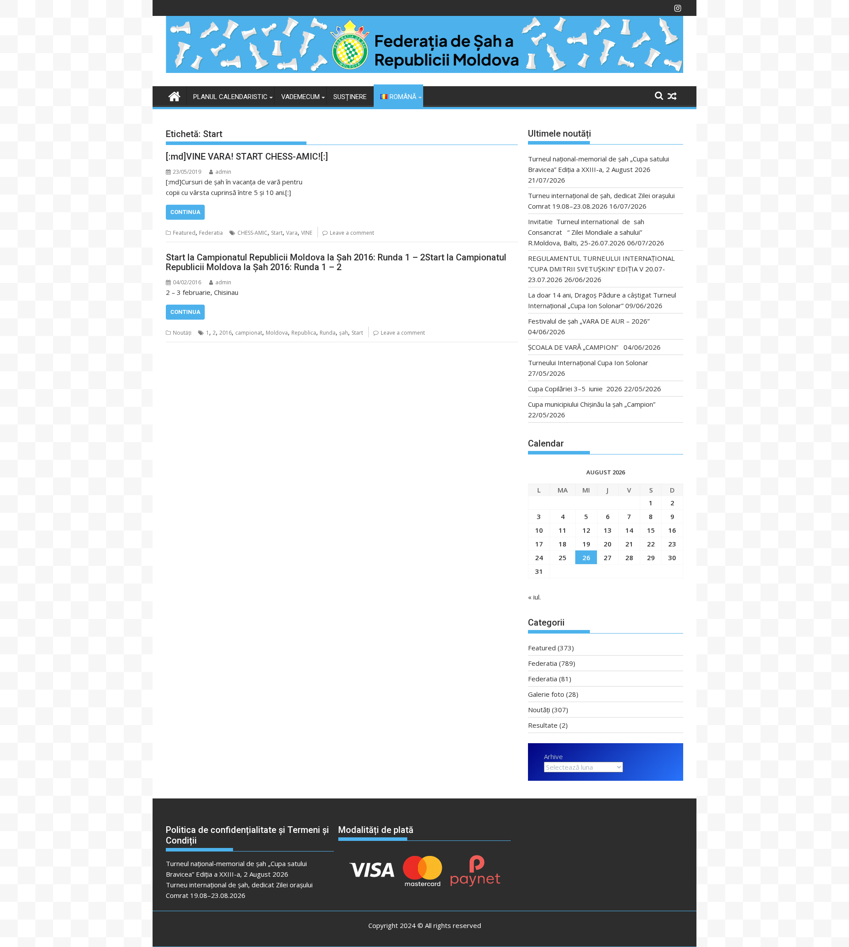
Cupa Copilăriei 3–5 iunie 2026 (575, 388)
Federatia (211, 233)
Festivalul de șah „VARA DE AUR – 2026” (589, 321)
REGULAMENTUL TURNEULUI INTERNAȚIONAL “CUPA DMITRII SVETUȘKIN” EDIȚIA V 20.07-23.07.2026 (601, 269)
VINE (306, 233)
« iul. (534, 596)
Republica (303, 332)
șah (343, 332)
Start (277, 233)
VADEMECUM (300, 97)
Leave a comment (352, 233)
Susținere (350, 97)
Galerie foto (546, 694)
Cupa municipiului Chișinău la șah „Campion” (591, 404)
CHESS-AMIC (252, 233)
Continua (185, 212)
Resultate (543, 725)
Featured (184, 233)
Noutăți (182, 332)
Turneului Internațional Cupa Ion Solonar (588, 362)
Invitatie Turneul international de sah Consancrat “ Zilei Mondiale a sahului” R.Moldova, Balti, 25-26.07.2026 (589, 232)
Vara (292, 233)
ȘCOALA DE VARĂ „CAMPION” (575, 347)
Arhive (553, 756)
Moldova (277, 332)
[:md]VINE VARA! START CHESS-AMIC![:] (247, 156)
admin (223, 172)
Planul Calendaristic (230, 97)
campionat (248, 332)
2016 (225, 332)
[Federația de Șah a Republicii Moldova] (424, 70)
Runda (328, 332)
